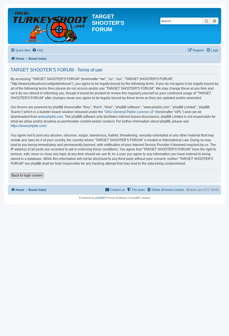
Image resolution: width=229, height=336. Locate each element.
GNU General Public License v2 (129, 112)
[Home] (50, 26)
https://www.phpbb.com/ (28, 126)
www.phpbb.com (50, 117)
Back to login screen (27, 175)
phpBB (99, 197)
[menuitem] (37, 50)
